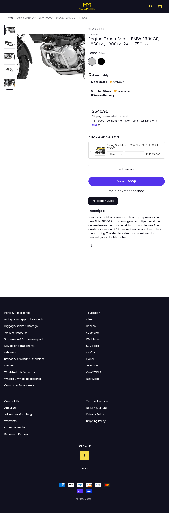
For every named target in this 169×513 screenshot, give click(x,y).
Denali (90, 359)
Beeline (91, 326)
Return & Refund (96, 408)
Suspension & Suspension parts (24, 339)
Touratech (93, 313)
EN (82, 468)
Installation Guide (103, 201)
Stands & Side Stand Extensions (24, 359)
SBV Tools (92, 346)
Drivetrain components (19, 346)
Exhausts (10, 352)
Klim (89, 319)
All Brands (92, 365)
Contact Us (11, 401)
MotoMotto (85, 499)
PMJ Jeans (93, 339)
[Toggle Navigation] (9, 6)
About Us (10, 408)
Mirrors (9, 365)
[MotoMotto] (80, 6)
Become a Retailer (16, 434)
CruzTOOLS (93, 372)
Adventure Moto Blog (18, 414)
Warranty (10, 421)
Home (10, 17)
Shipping (96, 116)
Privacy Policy (95, 414)
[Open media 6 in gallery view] (9, 83)
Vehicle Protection (16, 333)
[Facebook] (84, 455)
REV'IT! (90, 352)
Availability (100, 75)
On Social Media (14, 427)
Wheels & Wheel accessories (23, 379)
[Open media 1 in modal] (51, 56)
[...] (90, 245)
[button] (150, 6)
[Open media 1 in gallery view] (9, 30)
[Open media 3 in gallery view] (9, 43)
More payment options (126, 191)
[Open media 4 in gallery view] (9, 56)
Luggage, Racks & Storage (21, 326)
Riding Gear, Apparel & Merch (23, 319)
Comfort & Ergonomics (19, 385)
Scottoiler (92, 333)
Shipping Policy (96, 421)
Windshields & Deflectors (20, 372)
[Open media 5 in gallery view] (9, 69)
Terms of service (97, 401)
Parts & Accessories (17, 313)
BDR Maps (92, 379)
